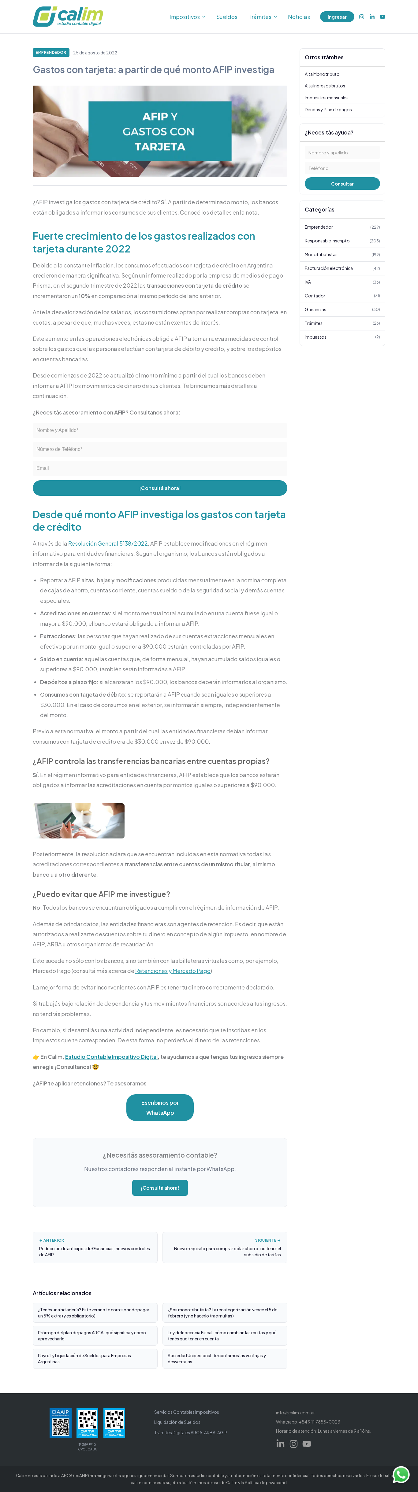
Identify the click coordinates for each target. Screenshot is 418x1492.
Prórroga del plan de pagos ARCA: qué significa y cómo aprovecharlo (92, 1335)
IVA (342, 282)
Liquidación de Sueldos (177, 1422)
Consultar (342, 183)
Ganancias (342, 309)
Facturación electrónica (342, 268)
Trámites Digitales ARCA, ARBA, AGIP (190, 1432)
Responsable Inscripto (342, 240)
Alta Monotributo (322, 74)
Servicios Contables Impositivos (186, 1412)
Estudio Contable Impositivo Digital (111, 1056)
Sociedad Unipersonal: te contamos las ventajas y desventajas (217, 1358)
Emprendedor (51, 52)
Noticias (299, 16)
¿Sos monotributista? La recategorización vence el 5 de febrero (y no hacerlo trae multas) (222, 1312)
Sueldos (226, 16)
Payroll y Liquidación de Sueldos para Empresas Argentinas (84, 1358)
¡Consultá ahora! (160, 488)
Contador (342, 295)
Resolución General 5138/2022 (108, 543)
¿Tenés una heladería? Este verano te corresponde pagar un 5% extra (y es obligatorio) (93, 1312)
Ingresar (337, 17)
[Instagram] (361, 17)
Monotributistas (342, 254)
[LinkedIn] (372, 17)
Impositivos (185, 16)
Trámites (259, 16)
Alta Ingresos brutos (325, 85)
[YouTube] (382, 17)
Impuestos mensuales (327, 97)
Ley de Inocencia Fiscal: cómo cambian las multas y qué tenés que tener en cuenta (222, 1335)
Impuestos (342, 337)
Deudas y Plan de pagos (328, 109)
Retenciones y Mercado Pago (173, 970)
